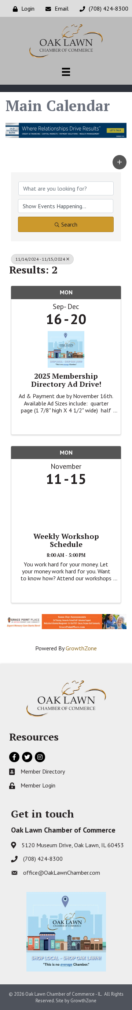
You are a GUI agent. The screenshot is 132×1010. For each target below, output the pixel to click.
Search (69, 224)
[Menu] (66, 72)
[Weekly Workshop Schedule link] (66, 507)
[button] (119, 162)
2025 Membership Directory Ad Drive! (66, 380)
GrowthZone (81, 648)
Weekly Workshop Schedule (66, 540)
